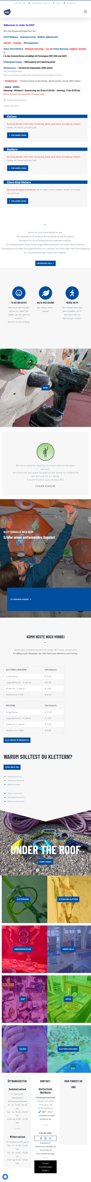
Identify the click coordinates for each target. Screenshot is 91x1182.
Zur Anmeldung (18, 135)
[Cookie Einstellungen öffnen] (5, 1178)
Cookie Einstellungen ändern (45, 1167)
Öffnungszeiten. (31, 43)
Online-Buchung (60, 49)
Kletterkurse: (10, 68)
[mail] (50, 1138)
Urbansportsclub (28, 37)
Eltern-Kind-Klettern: (14, 49)
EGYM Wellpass (11, 37)
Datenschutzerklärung (45, 1146)
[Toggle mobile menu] (85, 11)
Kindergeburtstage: (13, 62)
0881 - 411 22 (47, 1111)
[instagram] (45, 1138)
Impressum (45, 1142)
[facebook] (41, 1138)
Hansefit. (54, 37)
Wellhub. (41, 37)
